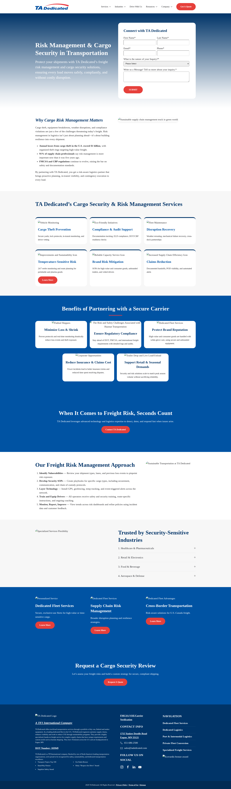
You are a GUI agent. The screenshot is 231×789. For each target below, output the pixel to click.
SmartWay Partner (44, 766)
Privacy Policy (121, 785)
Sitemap (143, 785)
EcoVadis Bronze (82, 762)
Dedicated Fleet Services (175, 723)
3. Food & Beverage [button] (129, 566)
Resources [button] (150, 6)
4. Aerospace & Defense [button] (131, 575)
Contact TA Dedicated (115, 429)
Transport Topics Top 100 (47, 762)
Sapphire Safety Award (46, 769)
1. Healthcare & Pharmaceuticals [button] (136, 548)
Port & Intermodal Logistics (177, 736)
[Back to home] (52, 6)
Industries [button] (119, 6)
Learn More (47, 280)
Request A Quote (115, 682)
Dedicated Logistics (173, 730)
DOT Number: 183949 (46, 748)
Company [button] (165, 6)
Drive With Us (136, 6)
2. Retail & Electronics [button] (130, 557)
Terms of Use (133, 785)
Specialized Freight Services (177, 750)
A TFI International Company (53, 722)
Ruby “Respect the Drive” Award (87, 766)
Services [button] (104, 6)
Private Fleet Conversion (175, 743)
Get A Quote (186, 6)
